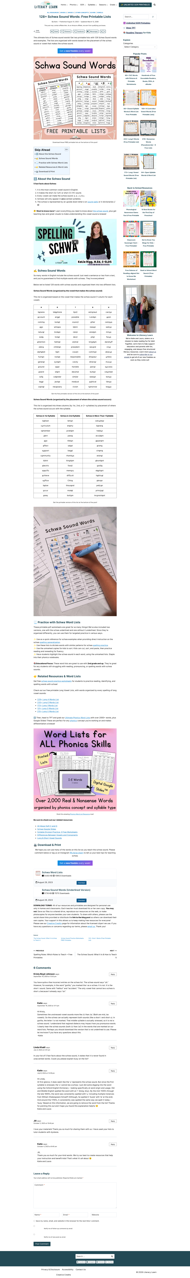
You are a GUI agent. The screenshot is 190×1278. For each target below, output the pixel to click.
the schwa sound (100, 211)
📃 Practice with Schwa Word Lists (52, 163)
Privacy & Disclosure (50, 1269)
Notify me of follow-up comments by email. (58, 1228)
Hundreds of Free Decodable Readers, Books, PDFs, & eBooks (148, 79)
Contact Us (81, 1269)
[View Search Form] (154, 5)
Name (38, 1215)
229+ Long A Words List (48, 699)
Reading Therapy (134, 32)
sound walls (93, 202)
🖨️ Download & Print (45, 171)
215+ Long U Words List (48, 711)
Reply (113, 974)
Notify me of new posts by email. (55, 1237)
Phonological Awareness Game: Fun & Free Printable (131, 212)
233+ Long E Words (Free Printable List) (131, 140)
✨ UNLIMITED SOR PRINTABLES (135, 5)
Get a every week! (75, 51)
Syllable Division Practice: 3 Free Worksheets (57, 832)
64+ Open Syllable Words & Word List (148, 173)
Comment (40, 1185)
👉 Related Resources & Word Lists (52, 167)
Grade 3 (71, 12)
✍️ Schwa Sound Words (47, 158)
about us (152, 352)
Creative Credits (54, 923)
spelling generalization (50, 642)
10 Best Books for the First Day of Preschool (148, 212)
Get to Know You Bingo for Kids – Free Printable (148, 243)
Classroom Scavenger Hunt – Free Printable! (131, 243)
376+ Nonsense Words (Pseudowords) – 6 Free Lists (148, 143)
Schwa (93, 12)
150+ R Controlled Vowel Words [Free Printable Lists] (148, 112)
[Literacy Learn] (46, 4)
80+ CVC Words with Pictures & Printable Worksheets (131, 79)
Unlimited (131, 23)
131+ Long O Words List (47, 708)
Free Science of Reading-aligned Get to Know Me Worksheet (131, 274)
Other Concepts (82, 12)
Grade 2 (63, 12)
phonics (73, 721)
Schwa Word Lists (52, 872)
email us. (91, 926)
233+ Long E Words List (48, 702)
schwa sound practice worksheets (56, 681)
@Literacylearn (76, 853)
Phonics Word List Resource (80, 814)
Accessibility (67, 1269)
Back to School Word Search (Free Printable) (148, 273)
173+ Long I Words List (47, 705)
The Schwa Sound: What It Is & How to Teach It (97, 954)
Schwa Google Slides (46, 829)
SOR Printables (143, 23)
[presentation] (131, 64)
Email (66, 1215)
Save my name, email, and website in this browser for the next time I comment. (67, 1221)
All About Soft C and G (47, 826)
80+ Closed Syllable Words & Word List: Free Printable (131, 112)
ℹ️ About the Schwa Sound (48, 154)
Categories (128, 43)
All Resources (53, 12)
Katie (56, 22)
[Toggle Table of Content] (65, 149)
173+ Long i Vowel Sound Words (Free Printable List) (131, 175)
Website (95, 1215)
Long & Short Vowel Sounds (49, 838)
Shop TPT (130, 28)
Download (81, 883)
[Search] (153, 17)
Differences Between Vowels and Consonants (57, 835)
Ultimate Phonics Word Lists (78, 718)
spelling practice (100, 645)
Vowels (100, 12)
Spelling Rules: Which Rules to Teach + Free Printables (53, 954)
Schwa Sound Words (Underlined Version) (66, 890)
